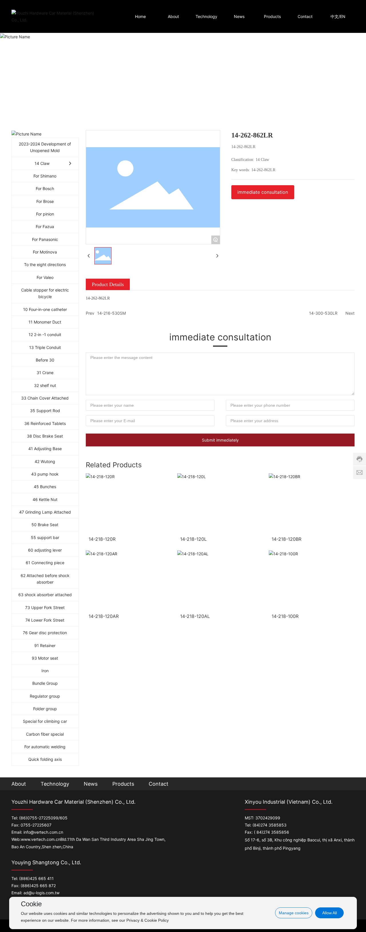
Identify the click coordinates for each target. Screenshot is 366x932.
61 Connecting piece (45, 562)
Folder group (45, 708)
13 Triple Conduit (45, 347)
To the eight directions (45, 264)
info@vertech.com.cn (43, 832)
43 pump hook (45, 474)
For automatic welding (44, 746)
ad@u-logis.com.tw (41, 892)
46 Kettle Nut (45, 499)
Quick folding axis (45, 759)
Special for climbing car (45, 721)
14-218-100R (285, 616)
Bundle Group (45, 683)
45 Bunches (45, 486)
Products (123, 784)
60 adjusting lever (45, 550)
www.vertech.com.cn (40, 839)
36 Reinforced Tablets (45, 423)
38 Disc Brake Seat (45, 436)
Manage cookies (294, 913)
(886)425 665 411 (36, 878)
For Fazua (45, 226)
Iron (45, 670)
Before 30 (45, 360)
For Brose (45, 201)
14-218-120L (193, 539)
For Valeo (45, 277)
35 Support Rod (45, 410)
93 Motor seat (45, 658)
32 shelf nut (45, 385)
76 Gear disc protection (45, 632)
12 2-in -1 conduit (45, 334)
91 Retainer (44, 645)
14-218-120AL (195, 616)
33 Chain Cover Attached (45, 398)
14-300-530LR (323, 313)
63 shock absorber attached (45, 594)
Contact (158, 784)
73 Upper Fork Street (45, 607)
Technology (55, 784)
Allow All (329, 913)
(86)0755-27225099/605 (43, 817)
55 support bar (45, 537)
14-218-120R (102, 539)
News (91, 784)
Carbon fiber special (45, 734)
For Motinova (45, 252)
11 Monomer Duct (45, 322)
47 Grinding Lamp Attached (45, 512)
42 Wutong (45, 461)
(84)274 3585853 (269, 825)
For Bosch (45, 188)
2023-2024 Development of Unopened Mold (45, 147)
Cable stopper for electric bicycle (45, 293)
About (18, 784)
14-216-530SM (111, 313)
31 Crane (45, 372)
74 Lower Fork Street (44, 620)
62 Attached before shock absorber (45, 578)
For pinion (45, 213)
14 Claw (42, 163)
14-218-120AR (104, 616)
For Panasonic (45, 239)
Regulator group (45, 696)
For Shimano (44, 175)
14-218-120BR (286, 539)
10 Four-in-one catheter (45, 309)
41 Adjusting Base (45, 448)
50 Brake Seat (44, 524)
